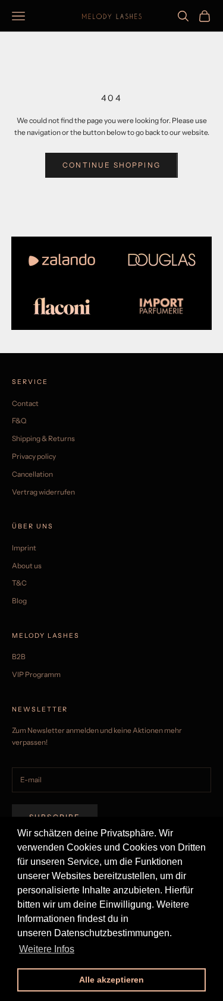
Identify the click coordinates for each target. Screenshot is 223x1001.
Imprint (24, 547)
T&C (19, 582)
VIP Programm (36, 674)
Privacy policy (34, 456)
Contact (25, 403)
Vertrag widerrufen (43, 491)
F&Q (19, 420)
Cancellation (32, 474)
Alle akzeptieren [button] (111, 979)
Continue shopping (111, 164)
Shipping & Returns (43, 438)
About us (27, 565)
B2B (19, 656)
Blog (19, 600)
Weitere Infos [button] (46, 949)
